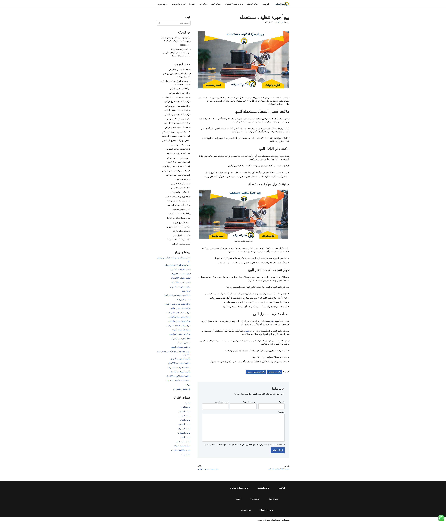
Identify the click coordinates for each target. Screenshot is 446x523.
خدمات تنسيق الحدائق (182, 446)
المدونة (192, 4)
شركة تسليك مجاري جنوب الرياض (177, 115)
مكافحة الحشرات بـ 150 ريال (179, 363)
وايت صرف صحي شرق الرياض (179, 162)
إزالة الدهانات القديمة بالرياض (179, 214)
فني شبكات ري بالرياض (181, 222)
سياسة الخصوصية (184, 300)
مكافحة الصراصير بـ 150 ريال (179, 367)
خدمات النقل (216, 4)
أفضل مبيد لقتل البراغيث (181, 244)
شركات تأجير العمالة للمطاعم (179, 205)
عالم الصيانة (279, 22)
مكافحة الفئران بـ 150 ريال (180, 372)
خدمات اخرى (203, 4)
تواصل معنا (186, 291)
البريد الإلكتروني (250, 402)
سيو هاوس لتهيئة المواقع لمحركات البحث (273, 520)
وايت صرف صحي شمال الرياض (178, 175)
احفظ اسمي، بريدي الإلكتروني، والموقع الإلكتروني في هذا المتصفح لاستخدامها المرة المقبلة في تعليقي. (243, 444)
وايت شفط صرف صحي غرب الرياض (176, 166)
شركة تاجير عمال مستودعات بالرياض (176, 97)
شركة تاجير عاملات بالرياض (180, 93)
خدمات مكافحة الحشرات (234, 4)
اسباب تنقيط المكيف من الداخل (178, 218)
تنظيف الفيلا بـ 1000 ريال (181, 278)
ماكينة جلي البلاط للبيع (274, 372)
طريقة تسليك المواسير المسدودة (178, 149)
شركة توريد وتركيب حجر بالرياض (178, 196)
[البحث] (159, 23)
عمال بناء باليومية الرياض (181, 188)
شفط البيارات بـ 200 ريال (181, 338)
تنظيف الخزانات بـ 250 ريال (180, 269)
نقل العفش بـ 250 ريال (182, 389)
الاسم (282, 402)
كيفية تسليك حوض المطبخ (181, 145)
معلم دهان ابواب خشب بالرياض (179, 119)
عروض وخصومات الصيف (181, 347)
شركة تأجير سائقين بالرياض (180, 89)
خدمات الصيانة (185, 416)
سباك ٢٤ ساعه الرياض (182, 235)
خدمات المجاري (184, 424)
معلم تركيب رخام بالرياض (181, 192)
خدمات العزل (185, 420)
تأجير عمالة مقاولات (183, 179)
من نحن (188, 385)
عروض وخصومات (179, 4)
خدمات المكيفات (184, 433)
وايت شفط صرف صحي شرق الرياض (176, 132)
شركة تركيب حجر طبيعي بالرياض (178, 127)
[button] (167, 3)
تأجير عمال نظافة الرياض (181, 184)
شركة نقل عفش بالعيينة (181, 330)
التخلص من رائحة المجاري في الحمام (176, 140)
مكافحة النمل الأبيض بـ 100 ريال (178, 376)
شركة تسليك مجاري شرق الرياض (178, 102)
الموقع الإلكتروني (221, 402)
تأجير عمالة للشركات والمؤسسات (177, 265)
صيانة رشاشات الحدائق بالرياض (179, 227)
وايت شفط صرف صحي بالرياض (178, 153)
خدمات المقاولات (184, 429)
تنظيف (271, 321)
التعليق (281, 412)
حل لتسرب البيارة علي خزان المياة (177, 295)
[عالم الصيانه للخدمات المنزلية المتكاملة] (282, 4)
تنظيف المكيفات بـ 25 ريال (180, 287)
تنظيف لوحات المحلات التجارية (179, 240)
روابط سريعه (246, 510)
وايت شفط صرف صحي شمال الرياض (176, 136)
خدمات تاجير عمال (183, 442)
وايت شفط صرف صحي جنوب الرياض (176, 171)
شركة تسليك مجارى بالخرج (180, 308)
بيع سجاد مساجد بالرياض (181, 231)
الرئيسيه (265, 4)
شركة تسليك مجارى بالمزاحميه (179, 313)
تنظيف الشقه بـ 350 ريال (181, 274)
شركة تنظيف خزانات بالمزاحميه (178, 326)
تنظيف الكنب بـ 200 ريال (181, 282)
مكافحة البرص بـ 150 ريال (181, 359)
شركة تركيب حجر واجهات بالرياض (177, 123)
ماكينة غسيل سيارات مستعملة (255, 372)
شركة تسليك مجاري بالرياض (180, 317)
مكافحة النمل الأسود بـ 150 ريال (178, 380)
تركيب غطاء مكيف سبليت (181, 209)
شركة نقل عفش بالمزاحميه (180, 334)
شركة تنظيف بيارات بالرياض (180, 69)
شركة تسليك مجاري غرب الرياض (178, 106)
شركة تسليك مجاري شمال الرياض (177, 110)
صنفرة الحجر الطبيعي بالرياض (179, 201)
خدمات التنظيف (253, 4)
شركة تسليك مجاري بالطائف (180, 321)
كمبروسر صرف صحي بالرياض (179, 158)
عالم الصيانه (186, 454)
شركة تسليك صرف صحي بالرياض (178, 304)
